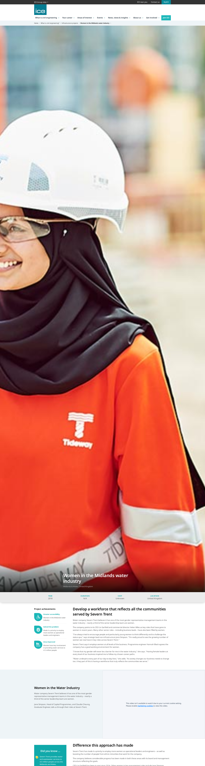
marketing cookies (145, 706)
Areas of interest (84, 17)
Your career (67, 17)
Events (100, 17)
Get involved (151, 17)
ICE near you (142, 2)
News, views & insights (118, 17)
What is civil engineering (46, 17)
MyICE (166, 2)
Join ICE (166, 17)
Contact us (155, 2)
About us (137, 17)
